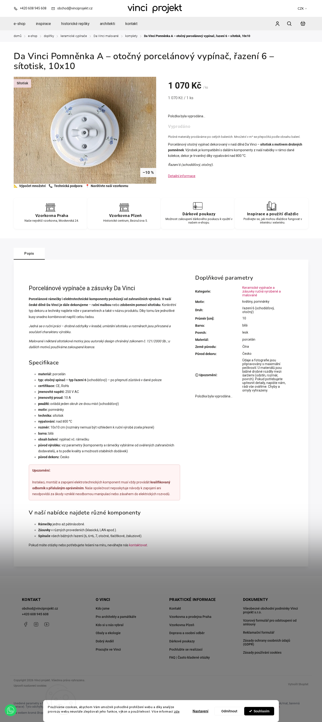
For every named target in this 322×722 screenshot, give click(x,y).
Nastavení (200, 711)
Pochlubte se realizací (185, 649)
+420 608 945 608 (35, 614)
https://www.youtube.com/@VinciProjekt (46, 624)
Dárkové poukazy (182, 641)
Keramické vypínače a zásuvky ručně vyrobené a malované (261, 291)
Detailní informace (181, 176)
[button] (11, 710)
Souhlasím (261, 711)
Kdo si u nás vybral (110, 625)
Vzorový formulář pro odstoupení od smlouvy (270, 622)
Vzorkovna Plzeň (181, 625)
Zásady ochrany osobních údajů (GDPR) (266, 642)
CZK (301, 8)
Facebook (25, 624)
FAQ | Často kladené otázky (189, 657)
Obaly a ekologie (108, 633)
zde (177, 711)
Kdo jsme (103, 608)
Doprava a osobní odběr (187, 633)
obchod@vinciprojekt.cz (40, 608)
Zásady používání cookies (262, 652)
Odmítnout (229, 711)
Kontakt (175, 608)
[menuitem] (22, 23)
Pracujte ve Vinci (108, 649)
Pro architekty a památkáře (116, 617)
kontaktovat (138, 545)
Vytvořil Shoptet (298, 684)
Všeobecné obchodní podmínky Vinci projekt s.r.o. (270, 610)
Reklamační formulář (258, 632)
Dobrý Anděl (105, 641)
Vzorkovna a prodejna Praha (190, 617)
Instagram (36, 624)
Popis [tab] (29, 253)
